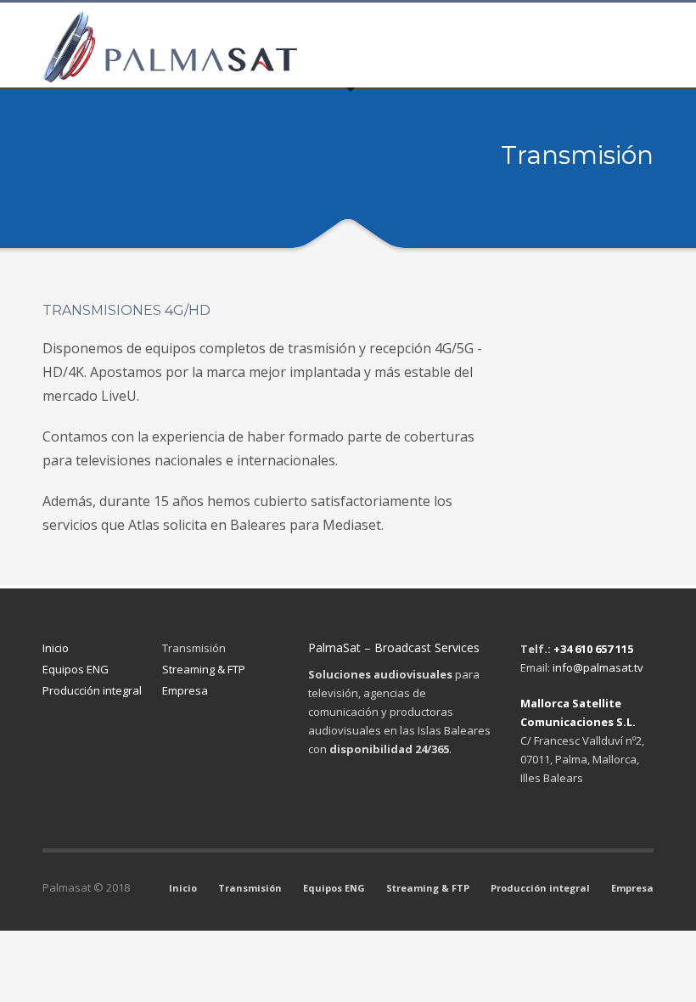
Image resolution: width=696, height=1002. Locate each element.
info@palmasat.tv (598, 667)
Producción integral (92, 690)
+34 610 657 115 (593, 648)
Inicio (55, 648)
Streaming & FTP (203, 669)
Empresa (185, 690)
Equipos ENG (75, 669)
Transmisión (194, 648)
